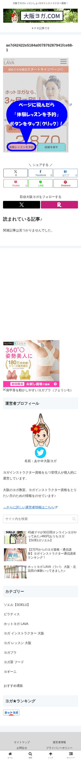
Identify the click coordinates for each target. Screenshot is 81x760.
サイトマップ (22, 742)
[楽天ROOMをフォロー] (59, 204)
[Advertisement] (40, 295)
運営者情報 (59, 742)
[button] (74, 519)
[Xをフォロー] (21, 204)
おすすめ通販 (13, 686)
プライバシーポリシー (59, 747)
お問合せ (22, 747)
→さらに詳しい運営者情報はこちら (28, 507)
